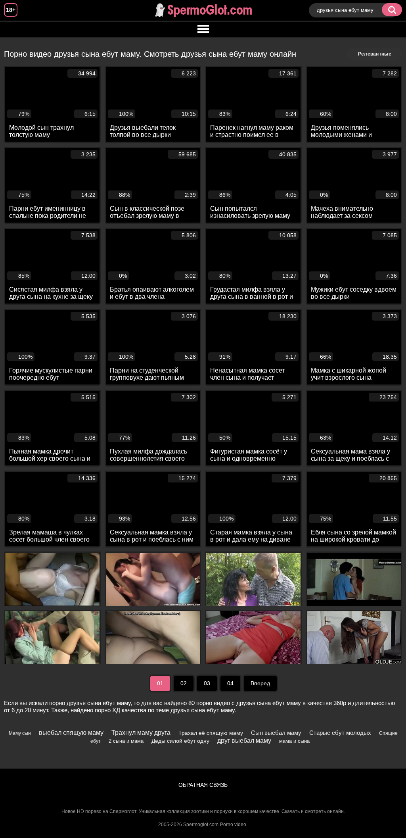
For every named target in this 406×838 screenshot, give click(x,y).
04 (230, 683)
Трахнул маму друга (140, 732)
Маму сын (20, 733)
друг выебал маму (244, 740)
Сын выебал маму (276, 732)
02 (183, 683)
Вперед (260, 683)
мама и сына (294, 741)
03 (207, 683)
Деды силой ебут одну (180, 741)
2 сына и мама (126, 741)
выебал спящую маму (71, 732)
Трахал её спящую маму (210, 733)
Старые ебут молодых (340, 732)
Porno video (233, 824)
